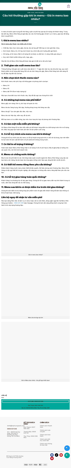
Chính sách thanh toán (46, 426)
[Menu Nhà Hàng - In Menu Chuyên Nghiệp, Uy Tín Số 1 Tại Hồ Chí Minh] (35, 6)
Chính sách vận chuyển (45, 430)
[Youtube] (61, 455)
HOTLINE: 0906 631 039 (35, 401)
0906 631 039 (18, 203)
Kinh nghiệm (39, 12)
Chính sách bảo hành (45, 435)
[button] (2, 6)
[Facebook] (52, 455)
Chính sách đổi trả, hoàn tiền (45, 439)
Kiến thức (30, 12)
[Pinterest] (52, 458)
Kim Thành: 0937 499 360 (35, 405)
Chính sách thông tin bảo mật (46, 444)
